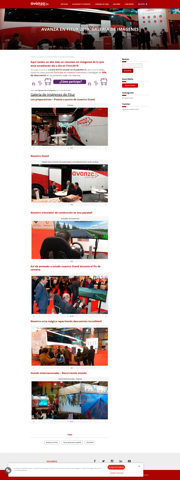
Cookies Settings (117, 473)
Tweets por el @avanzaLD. (130, 109)
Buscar (128, 71)
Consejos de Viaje (102, 4)
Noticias (64, 4)
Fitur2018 (90, 442)
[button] (8, 470)
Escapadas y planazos (81, 4)
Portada (34, 57)
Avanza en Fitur (52, 442)
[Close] (139, 466)
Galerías (116, 4)
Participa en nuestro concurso (70, 72)
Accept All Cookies (116, 467)
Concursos (129, 4)
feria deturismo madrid (72, 442)
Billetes (141, 4)
